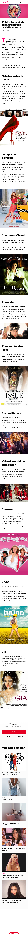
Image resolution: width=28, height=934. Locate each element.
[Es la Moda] (5, 2)
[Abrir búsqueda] (20, 2)
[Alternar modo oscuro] (24, 2)
